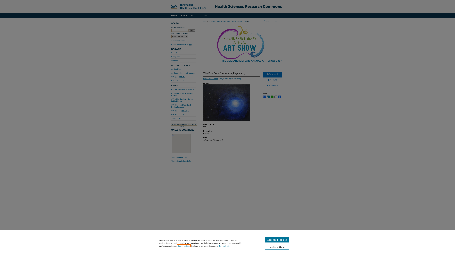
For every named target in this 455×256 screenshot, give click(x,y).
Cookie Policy (224, 246)
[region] (227, 243)
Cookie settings (183, 246)
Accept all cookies (277, 239)
